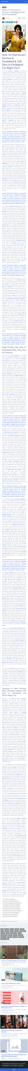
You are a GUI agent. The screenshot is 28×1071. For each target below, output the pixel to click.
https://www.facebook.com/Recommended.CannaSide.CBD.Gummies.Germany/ (13, 1055)
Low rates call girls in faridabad (13, 469)
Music (19, 933)
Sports (9, 937)
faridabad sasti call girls (7, 662)
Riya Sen (7, 17)
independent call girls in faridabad (16, 298)
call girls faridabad (7, 749)
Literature (13, 933)
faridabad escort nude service (14, 658)
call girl (13, 295)
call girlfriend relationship (14, 136)
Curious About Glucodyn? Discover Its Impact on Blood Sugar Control (13, 1007)
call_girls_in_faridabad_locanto (11, 906)
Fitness (7, 931)
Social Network (4, 1)
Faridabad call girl (18, 320)
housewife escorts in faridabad (17, 622)
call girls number (6, 452)
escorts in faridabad (7, 166)
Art (2, 929)
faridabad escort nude (11, 529)
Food (12, 931)
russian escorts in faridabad (10, 432)
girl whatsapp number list (17, 138)
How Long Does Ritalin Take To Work (10, 983)
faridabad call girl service (18, 524)
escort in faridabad (19, 605)
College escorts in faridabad (18, 93)
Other (4, 7)
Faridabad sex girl (15, 140)
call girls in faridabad (13, 71)
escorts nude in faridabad (8, 394)
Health (3, 933)
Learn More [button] (20, 1065)
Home (8, 933)
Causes (6, 929)
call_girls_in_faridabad (9, 899)
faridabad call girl (18, 588)
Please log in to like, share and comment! (9, 921)
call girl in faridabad (7, 286)
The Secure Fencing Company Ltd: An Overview (13, 960)
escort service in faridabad (12, 435)
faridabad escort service (20, 182)
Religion (20, 935)
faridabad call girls (6, 105)
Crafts (12, 929)
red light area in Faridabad (20, 133)
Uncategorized (4, 938)
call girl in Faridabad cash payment (10, 131)
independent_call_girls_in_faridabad (12, 910)
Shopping (3, 937)
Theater (15, 937)
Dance (16, 929)
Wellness (21, 937)
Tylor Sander (4, 1036)
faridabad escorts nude (15, 206)
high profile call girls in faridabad (10, 479)
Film (2, 931)
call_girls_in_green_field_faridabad (12, 903)
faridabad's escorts (21, 240)
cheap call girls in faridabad (16, 628)
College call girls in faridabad (10, 727)
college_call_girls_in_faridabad (11, 912)
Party (15, 935)
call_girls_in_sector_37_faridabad (11, 904)
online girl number (8, 135)
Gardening (22, 931)
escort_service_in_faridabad (10, 916)
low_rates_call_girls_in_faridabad (11, 908)
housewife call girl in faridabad (9, 768)
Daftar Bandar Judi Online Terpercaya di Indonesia (11, 1031)
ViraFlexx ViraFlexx (5, 1012)
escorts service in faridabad (13, 774)
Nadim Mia (4, 965)
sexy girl (23, 141)
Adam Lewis (4, 988)
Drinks (22, 929)
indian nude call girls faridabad (12, 579)
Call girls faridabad (19, 640)
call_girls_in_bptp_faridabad (10, 914)
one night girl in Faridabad (14, 141)
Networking (4, 935)
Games (16, 931)
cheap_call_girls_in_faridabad (10, 901)
